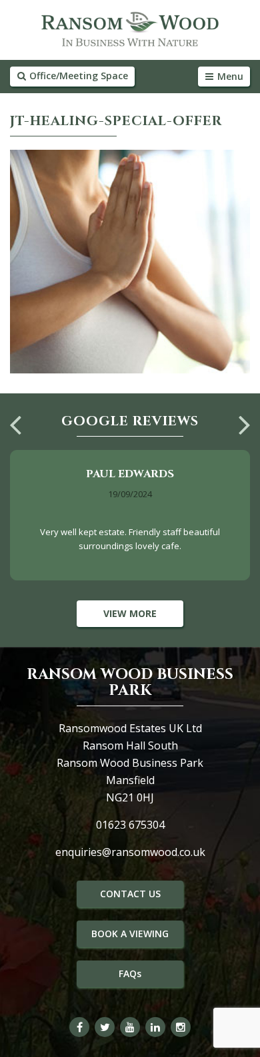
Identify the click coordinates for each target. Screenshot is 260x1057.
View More (130, 613)
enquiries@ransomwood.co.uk (130, 852)
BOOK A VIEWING (130, 933)
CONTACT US (130, 893)
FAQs (130, 973)
